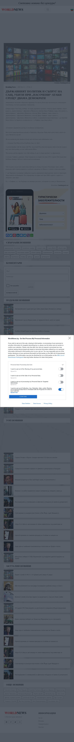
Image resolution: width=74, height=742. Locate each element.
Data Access (37, 403)
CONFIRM (23, 396)
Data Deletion (26, 403)
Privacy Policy (48, 403)
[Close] (70, 339)
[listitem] (37, 365)
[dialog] (37, 371)
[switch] (60, 369)
